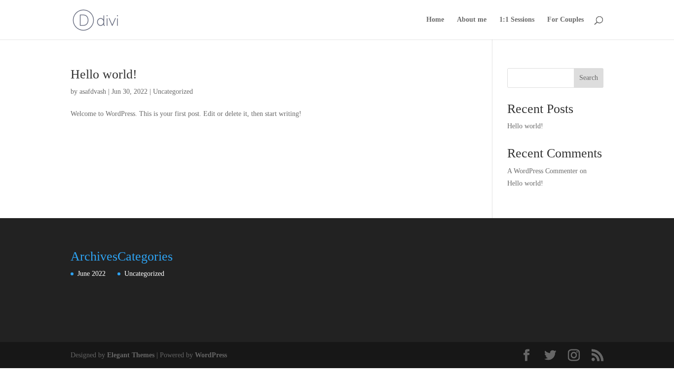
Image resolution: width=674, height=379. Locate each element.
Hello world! (104, 74)
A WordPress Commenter (542, 171)
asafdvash (92, 91)
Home (435, 19)
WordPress (211, 355)
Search (588, 77)
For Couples (565, 19)
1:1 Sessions (516, 19)
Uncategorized (173, 91)
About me (472, 19)
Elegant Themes (130, 355)
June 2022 (91, 273)
